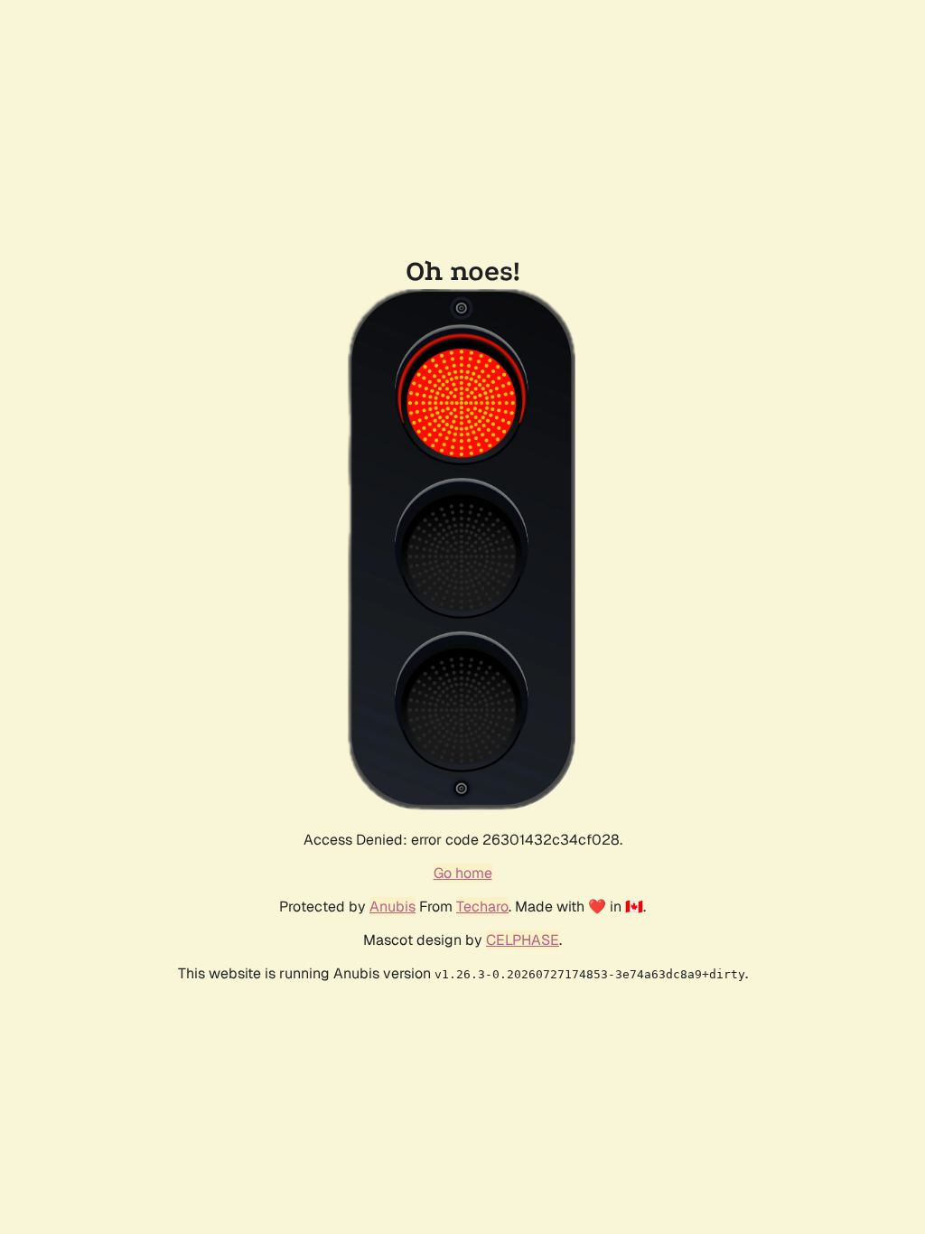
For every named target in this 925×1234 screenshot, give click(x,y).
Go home (463, 873)
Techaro (482, 906)
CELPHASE (522, 939)
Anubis (392, 906)
